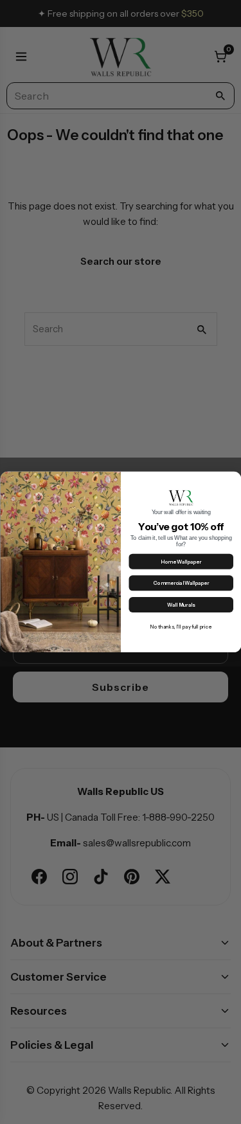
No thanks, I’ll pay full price (180, 626)
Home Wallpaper (181, 561)
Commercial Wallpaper (181, 583)
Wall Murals (181, 605)
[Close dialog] (233, 479)
